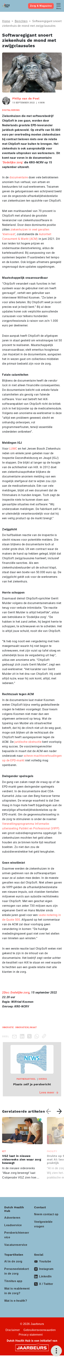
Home (6, 21)
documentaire (18, 177)
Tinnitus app (13, 1281)
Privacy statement (31, 1334)
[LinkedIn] (23, 1036)
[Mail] (15, 1036)
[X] (30, 1036)
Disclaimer (13, 1330)
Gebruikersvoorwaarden (39, 1330)
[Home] (6, 5)
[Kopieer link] (45, 1036)
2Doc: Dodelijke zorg (16, 992)
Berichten (21, 21)
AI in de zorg (13, 1261)
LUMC (12, 448)
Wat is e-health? (15, 1300)
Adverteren (12, 1217)
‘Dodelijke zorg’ (12, 162)
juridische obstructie (28, 742)
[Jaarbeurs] (32, 1347)
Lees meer (46, 1092)
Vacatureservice (15, 1244)
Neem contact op (46, 1214)
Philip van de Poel (25, 98)
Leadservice (13, 1225)
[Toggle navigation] (58, 5)
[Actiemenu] (56, 1350)
